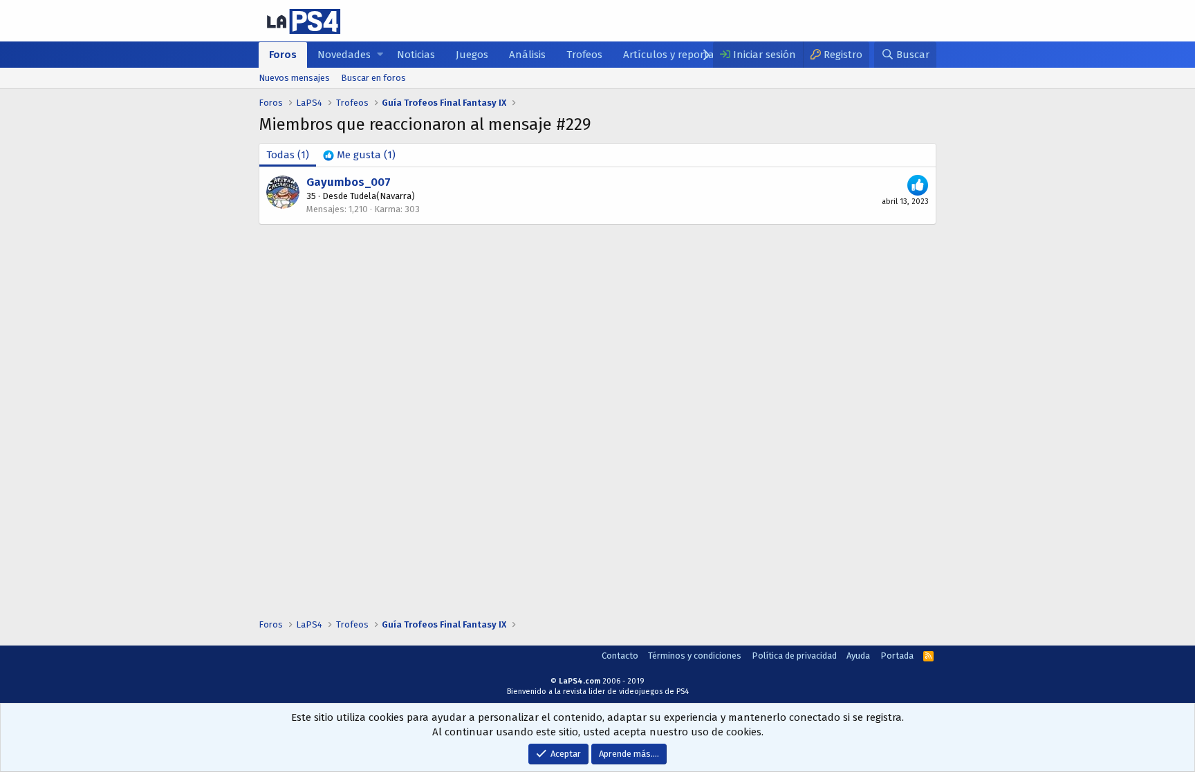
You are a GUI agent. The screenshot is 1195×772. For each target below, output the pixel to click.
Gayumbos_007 (348, 182)
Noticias (416, 54)
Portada (897, 655)
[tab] (359, 155)
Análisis (527, 54)
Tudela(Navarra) (382, 196)
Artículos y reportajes (675, 54)
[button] (380, 55)
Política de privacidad (794, 655)
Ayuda (858, 655)
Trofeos (584, 54)
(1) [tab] (287, 155)
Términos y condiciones (694, 655)
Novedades (344, 54)
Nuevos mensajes (294, 78)
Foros (283, 54)
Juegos (472, 54)
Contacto (620, 655)
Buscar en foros (373, 78)
